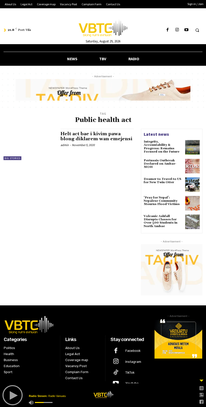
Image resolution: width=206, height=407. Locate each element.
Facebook (133, 351)
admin (65, 145)
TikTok (130, 372)
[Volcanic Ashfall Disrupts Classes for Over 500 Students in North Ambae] (192, 222)
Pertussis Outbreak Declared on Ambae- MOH (160, 164)
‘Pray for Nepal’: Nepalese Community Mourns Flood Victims (162, 201)
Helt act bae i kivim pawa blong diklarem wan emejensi (96, 136)
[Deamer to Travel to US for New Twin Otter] (192, 184)
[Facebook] (167, 30)
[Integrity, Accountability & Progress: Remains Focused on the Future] (192, 147)
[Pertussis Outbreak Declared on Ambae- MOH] (192, 166)
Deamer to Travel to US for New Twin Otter (162, 180)
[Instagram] (177, 30)
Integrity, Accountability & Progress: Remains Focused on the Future (161, 147)
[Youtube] (186, 30)
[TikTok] (116, 372)
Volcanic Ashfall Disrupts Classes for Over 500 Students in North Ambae (160, 221)
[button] (197, 30)
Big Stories (12, 158)
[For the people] (103, 27)
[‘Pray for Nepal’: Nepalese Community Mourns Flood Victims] (192, 203)
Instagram (133, 362)
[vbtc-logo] (75, 324)
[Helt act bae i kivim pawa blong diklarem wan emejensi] (30, 144)
